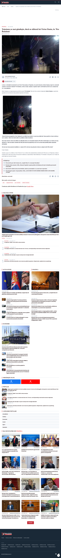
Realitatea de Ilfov (20, 546)
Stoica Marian (37, 447)
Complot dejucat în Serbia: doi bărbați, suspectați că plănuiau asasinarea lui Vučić (15, 293)
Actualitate (6, 247)
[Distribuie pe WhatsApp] (55, 77)
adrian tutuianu (25, 182)
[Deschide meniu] (58, 2)
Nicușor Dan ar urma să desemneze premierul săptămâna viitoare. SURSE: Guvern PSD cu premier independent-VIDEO (44, 319)
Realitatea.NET (3, 544)
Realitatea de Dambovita (15, 469)
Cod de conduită (26, 537)
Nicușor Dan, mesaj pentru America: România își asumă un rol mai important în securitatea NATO (11, 495)
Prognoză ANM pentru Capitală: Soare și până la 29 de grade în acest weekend (17, 313)
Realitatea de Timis (35, 546)
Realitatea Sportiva (11, 544)
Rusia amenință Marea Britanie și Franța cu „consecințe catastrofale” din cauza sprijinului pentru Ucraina (50, 474)
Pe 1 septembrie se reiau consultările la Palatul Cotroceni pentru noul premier (49, 451)
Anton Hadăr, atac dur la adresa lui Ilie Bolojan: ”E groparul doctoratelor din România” (11, 473)
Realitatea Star (18, 544)
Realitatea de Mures (27, 546)
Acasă (4, 6)
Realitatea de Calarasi (51, 544)
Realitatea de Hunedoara (26, 544)
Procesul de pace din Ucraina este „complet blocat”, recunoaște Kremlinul (22, 163)
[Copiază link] (50, 77)
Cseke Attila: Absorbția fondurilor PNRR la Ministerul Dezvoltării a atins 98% (17, 361)
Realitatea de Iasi (4, 548)
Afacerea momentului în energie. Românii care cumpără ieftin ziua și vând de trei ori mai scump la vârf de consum (17, 356)
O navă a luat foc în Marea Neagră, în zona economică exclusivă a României (17, 318)
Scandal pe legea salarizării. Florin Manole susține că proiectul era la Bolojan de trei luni (49, 495)
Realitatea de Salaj (43, 544)
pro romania (17, 182)
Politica (12, 6)
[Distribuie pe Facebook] (53, 77)
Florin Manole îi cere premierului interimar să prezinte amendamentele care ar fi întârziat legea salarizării (17, 372)
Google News (30, 186)
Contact (2, 537)
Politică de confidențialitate (17, 537)
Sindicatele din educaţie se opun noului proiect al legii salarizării (19, 254)
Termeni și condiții (9, 537)
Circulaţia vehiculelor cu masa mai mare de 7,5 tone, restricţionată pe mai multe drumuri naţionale (27, 248)
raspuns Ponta (9, 182)
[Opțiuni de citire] (58, 555)
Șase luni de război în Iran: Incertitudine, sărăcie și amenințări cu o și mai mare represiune (26, 168)
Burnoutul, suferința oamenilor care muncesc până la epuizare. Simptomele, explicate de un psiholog (27, 261)
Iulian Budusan (17, 447)
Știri (8, 6)
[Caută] (55, 2)
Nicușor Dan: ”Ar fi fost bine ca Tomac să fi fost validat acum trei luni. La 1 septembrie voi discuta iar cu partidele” (30, 474)
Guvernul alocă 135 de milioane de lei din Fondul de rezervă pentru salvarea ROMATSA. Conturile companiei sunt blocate (14, 348)
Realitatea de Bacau (35, 544)
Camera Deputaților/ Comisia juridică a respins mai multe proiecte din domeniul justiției (16, 301)
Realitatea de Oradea (4, 546)
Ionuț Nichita (56, 469)
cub (3, 182)
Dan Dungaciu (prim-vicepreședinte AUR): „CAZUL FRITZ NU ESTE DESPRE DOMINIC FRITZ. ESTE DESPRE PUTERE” (30, 171)
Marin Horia (12, 76)
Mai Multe (30, 522)
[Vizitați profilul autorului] (3, 77)
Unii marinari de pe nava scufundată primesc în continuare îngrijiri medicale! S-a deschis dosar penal (17, 308)
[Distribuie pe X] (58, 77)
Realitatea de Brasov (52, 546)
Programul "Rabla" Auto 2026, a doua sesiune (14, 242)
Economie (6, 240)
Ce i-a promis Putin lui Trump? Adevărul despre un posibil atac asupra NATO (10, 451)
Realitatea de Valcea (43, 546)
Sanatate (6, 259)
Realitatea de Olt (12, 546)
